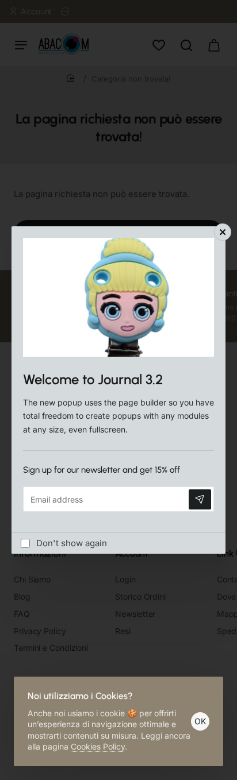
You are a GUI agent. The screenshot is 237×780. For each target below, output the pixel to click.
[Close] (222, 232)
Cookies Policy (98, 746)
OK (200, 721)
